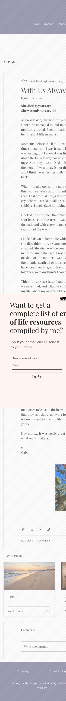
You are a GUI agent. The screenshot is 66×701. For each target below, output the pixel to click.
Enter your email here (25, 358)
